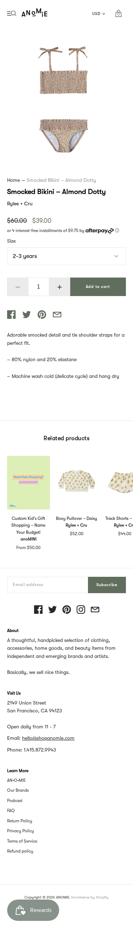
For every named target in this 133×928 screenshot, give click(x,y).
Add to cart (98, 286)
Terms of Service (22, 841)
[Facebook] (38, 610)
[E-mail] (95, 610)
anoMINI (29, 539)
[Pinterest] (66, 610)
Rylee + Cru (20, 203)
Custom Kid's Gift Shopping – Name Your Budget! (28, 525)
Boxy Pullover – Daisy (76, 518)
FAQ (11, 810)
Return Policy (19, 820)
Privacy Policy (20, 830)
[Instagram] (81, 610)
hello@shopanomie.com (48, 738)
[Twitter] (52, 610)
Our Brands (18, 790)
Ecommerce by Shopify (90, 897)
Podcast (14, 800)
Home (13, 180)
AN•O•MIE (16, 780)
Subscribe (106, 584)
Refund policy (20, 851)
